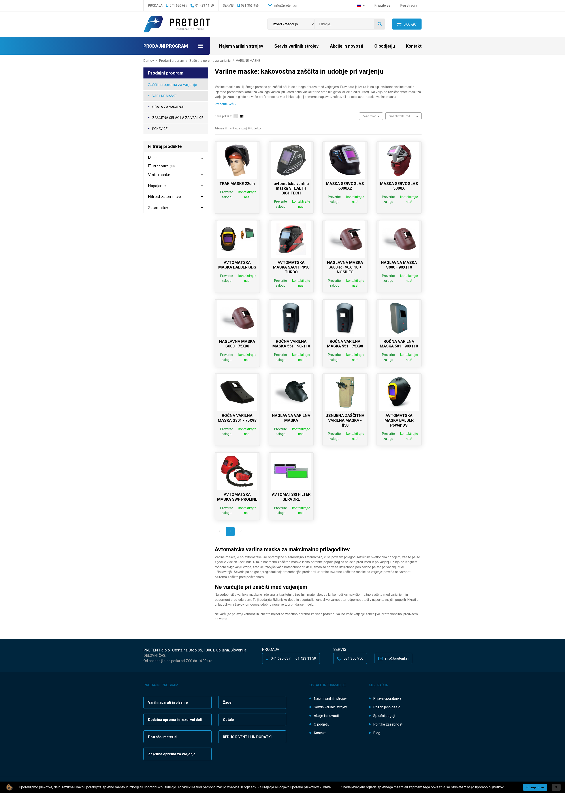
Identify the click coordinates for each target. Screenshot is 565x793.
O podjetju (384, 46)
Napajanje (157, 185)
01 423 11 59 (204, 5)
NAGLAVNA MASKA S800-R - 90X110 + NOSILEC (345, 267)
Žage (227, 702)
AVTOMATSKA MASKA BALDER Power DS (399, 420)
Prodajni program (165, 46)
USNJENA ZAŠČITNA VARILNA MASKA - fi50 (345, 420)
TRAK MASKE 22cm (237, 183)
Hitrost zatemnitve (164, 196)
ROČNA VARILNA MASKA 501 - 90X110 (399, 344)
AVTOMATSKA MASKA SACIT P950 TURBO (291, 267)
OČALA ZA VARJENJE (168, 107)
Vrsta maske (159, 174)
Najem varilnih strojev (241, 46)
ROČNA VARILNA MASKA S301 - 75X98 (237, 418)
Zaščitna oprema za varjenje (172, 84)
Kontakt (414, 46)
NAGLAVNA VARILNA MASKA (291, 418)
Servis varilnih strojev (296, 46)
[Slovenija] (361, 5)
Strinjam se (535, 787)
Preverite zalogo (226, 194)
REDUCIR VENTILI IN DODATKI (247, 737)
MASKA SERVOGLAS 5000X (399, 186)
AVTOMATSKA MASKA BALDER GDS (237, 265)
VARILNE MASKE (164, 96)
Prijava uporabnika (387, 698)
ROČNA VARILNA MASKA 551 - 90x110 (291, 344)
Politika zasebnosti (388, 724)
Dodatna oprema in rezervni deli (175, 720)
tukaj (335, 787)
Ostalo (228, 720)
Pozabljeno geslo (386, 707)
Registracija (408, 5)
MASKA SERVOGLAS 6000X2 (345, 186)
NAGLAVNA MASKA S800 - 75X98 (237, 344)
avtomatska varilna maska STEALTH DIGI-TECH (291, 188)
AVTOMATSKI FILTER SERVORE (291, 497)
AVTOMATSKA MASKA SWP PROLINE (237, 497)
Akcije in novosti (346, 46)
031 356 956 (250, 5)
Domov (148, 61)
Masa (153, 157)
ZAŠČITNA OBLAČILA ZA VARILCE (177, 118)
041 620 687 (178, 5)
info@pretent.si (285, 5)
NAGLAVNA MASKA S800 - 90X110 (399, 265)
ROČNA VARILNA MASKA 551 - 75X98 (345, 344)
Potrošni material (162, 737)
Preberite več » (225, 104)
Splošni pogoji (384, 716)
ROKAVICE (160, 129)
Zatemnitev (158, 207)
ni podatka (164, 166)
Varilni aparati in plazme (168, 702)
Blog (376, 733)
